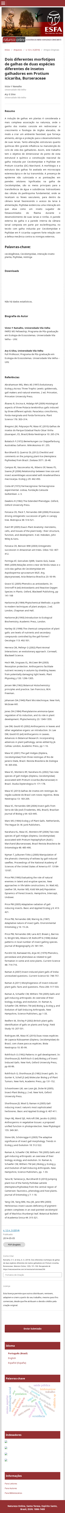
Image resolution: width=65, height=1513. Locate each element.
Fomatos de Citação (14, 1274)
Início (7, 49)
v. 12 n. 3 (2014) (33, 49)
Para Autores (11, 1488)
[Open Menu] (3, 3)
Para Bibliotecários (13, 1493)
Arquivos (18, 49)
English (12, 1358)
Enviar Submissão (32, 1328)
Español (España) (17, 1362)
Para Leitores (11, 1483)
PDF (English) (14, 1244)
